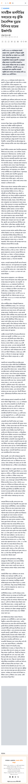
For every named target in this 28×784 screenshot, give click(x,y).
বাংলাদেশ (6, 8)
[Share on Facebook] (2, 41)
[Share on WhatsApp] (8, 41)
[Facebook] (10, 777)
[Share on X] (5, 41)
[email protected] (16, 770)
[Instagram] (15, 777)
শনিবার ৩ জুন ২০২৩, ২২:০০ (9, 37)
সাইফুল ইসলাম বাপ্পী (6, 35)
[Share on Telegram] (11, 41)
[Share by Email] (18, 41)
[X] (18, 777)
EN (12, 3)
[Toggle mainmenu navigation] (25, 3)
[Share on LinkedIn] (14, 41)
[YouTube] (12, 777)
